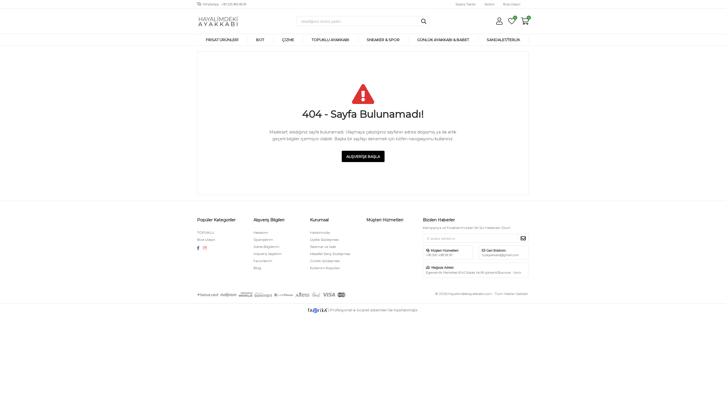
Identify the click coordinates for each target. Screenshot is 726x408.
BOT (260, 39)
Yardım (489, 4)
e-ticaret (361, 310)
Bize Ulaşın (511, 4)
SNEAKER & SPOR (383, 39)
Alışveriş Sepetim (268, 254)
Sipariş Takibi (465, 4)
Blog (257, 268)
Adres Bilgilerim (266, 247)
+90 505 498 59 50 (439, 255)
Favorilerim (514, 18)
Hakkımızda (320, 232)
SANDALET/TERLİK (503, 39)
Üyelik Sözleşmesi (324, 239)
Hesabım (261, 232)
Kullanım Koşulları (325, 268)
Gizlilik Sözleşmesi (325, 261)
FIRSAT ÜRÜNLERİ (222, 39)
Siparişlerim (263, 239)
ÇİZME (288, 39)
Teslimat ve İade (323, 247)
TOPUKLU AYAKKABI (330, 39)
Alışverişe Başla (363, 156)
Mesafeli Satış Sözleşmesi (330, 254)
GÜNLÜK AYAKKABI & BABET (443, 39)
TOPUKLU (205, 232)
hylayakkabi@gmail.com (500, 255)
